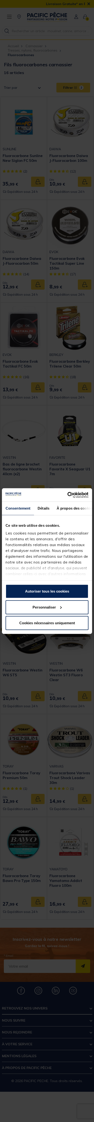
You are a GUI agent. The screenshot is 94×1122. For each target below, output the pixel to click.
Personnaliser (44, 607)
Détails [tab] (43, 508)
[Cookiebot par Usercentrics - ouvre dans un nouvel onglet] (67, 495)
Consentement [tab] (18, 508)
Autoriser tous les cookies (47, 591)
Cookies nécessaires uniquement (47, 623)
